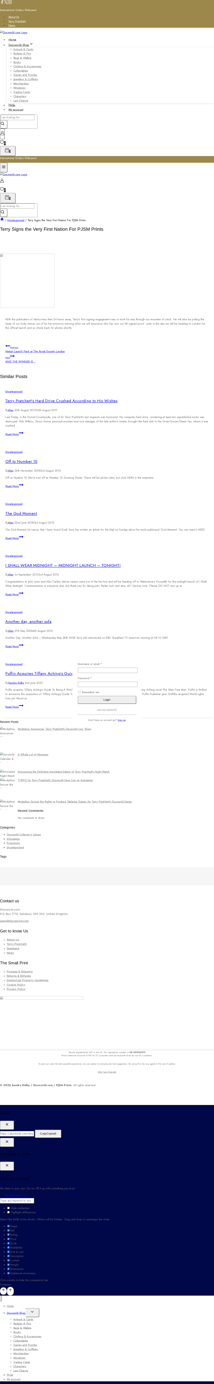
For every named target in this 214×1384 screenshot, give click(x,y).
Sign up (122, 720)
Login (107, 699)
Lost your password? (107, 709)
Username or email (95, 664)
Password (90, 678)
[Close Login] (7, 1142)
